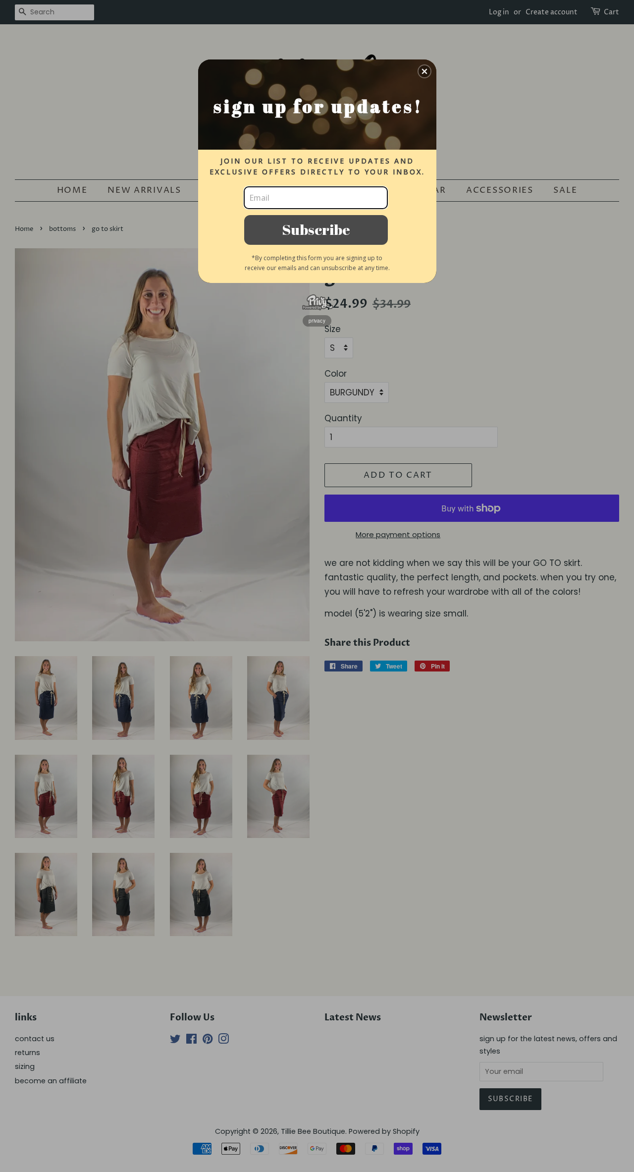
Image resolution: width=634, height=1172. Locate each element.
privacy (317, 320)
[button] (424, 71)
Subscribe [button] (316, 229)
